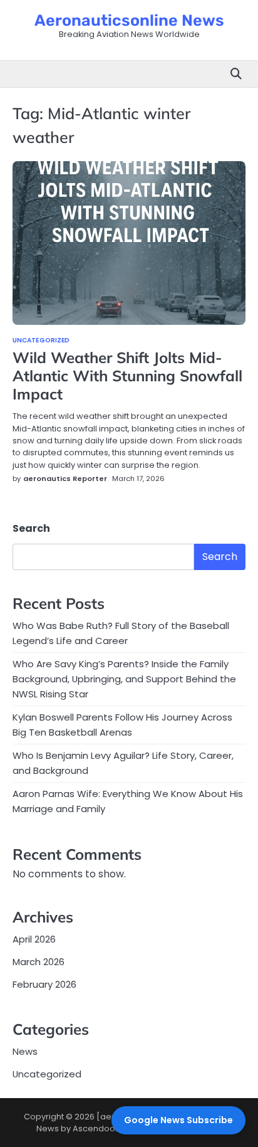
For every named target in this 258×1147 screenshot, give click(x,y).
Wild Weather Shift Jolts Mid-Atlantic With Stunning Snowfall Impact (127, 375)
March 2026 (38, 961)
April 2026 (34, 939)
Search (31, 528)
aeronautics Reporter (65, 478)
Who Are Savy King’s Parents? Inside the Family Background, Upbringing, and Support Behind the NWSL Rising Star (124, 678)
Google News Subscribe (178, 1120)
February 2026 (44, 984)
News (25, 1051)
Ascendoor (95, 1128)
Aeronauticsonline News (129, 20)
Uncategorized (41, 340)
